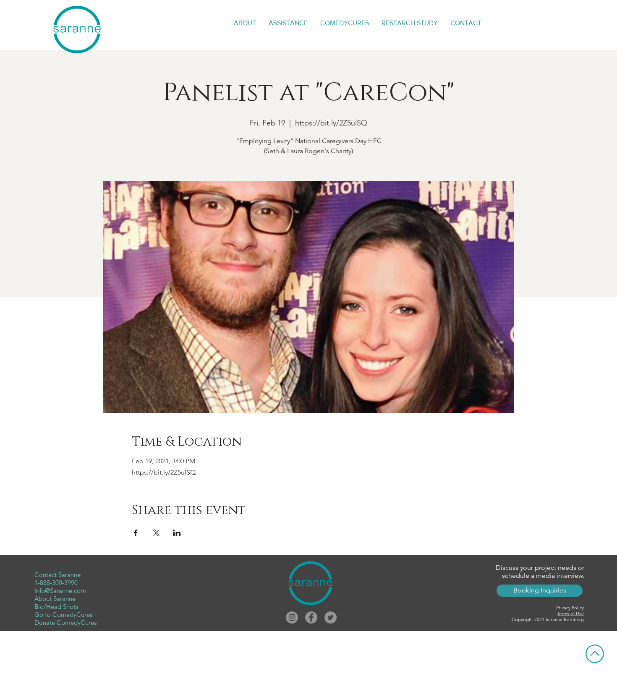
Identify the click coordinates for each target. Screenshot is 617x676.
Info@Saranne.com (60, 591)
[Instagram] (292, 617)
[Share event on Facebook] (136, 533)
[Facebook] (311, 617)
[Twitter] (330, 617)
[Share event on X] (156, 533)
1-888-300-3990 (56, 583)
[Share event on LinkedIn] (177, 533)
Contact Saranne (57, 575)
